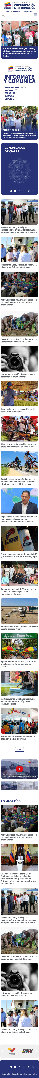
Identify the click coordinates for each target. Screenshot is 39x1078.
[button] (4, 39)
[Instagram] (11, 191)
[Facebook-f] (6, 191)
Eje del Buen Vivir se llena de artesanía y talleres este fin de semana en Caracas (19, 664)
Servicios (27, 11)
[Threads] (24, 191)
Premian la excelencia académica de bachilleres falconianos (18, 410)
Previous (5, 769)
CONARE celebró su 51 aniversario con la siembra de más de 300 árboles (19, 340)
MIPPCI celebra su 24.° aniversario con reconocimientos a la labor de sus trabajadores (19, 302)
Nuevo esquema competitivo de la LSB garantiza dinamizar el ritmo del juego (19, 555)
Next (34, 769)
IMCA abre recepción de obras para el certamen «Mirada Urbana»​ (18, 375)
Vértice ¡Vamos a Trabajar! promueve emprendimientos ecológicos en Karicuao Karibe (18, 701)
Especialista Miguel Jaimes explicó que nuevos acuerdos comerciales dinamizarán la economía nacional (19, 519)
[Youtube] (15, 191)
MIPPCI (8, 11)
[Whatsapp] (33, 191)
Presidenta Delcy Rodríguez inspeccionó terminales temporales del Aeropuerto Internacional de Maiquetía (19, 230)
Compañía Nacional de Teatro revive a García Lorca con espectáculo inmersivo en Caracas (19, 591)
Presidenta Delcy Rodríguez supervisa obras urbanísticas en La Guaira (19, 266)
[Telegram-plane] (28, 191)
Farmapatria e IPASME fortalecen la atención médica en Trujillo (18, 737)
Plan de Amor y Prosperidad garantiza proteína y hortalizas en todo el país (19, 445)
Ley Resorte (17, 11)
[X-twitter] (20, 191)
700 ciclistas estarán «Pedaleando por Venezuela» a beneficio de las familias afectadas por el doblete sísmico (19, 481)
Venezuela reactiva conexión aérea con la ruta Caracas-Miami (19, 627)
